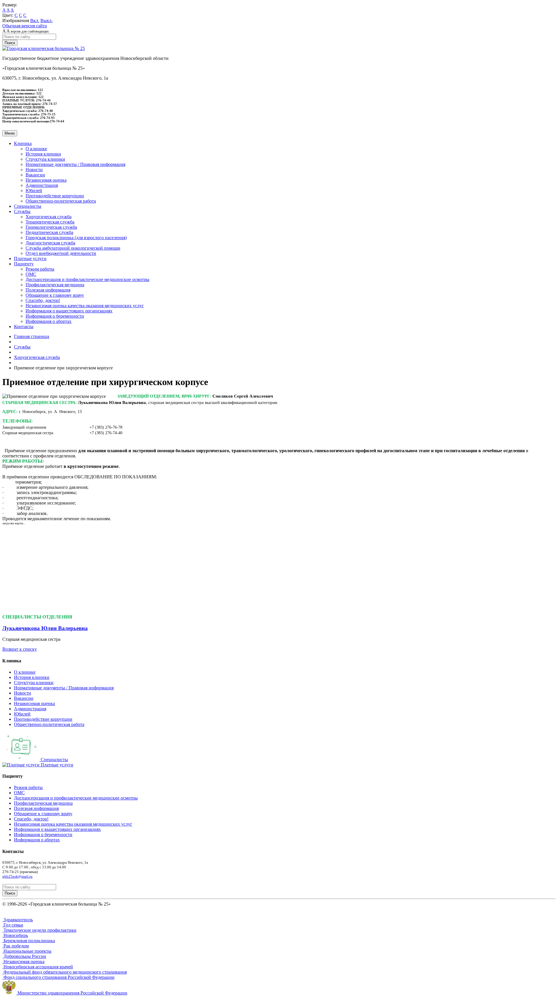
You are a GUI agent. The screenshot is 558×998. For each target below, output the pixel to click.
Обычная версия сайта (24, 25)
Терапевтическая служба (50, 221)
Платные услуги (30, 258)
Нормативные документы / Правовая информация (75, 164)
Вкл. (34, 20)
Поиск (10, 43)
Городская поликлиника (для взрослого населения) (76, 237)
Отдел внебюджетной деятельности (61, 253)
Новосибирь (15, 935)
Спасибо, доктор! (43, 300)
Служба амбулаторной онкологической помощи (73, 248)
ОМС (31, 274)
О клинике (36, 148)
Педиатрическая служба (49, 232)
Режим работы (40, 269)
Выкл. (46, 20)
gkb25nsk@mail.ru (17, 876)
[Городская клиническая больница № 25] (43, 48)
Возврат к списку (19, 649)
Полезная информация (48, 289)
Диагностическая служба (50, 242)
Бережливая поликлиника (28, 940)
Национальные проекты (26, 951)
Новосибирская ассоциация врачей (37, 966)
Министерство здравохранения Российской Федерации (71, 992)
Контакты (23, 326)
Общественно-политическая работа (61, 200)
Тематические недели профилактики (39, 930)
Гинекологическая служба (51, 227)
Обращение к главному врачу (55, 295)
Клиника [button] (23, 143)
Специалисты (27, 206)
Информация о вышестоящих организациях (69, 310)
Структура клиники (45, 159)
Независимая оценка (46, 180)
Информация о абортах (48, 321)
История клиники (43, 153)
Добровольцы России (24, 956)
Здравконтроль (17, 919)
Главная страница (31, 336)
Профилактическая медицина (55, 284)
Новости (34, 169)
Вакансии (35, 174)
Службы (22, 346)
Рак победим (15, 945)
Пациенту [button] (24, 263)
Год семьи (12, 924)
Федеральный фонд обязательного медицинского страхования (64, 972)
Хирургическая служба (48, 216)
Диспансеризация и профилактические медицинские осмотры (87, 279)
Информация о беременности (55, 316)
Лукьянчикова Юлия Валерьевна (45, 628)
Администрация (42, 185)
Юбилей (34, 190)
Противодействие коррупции (55, 195)
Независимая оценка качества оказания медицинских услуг (85, 305)
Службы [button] (22, 211)
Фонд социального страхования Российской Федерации (58, 977)
